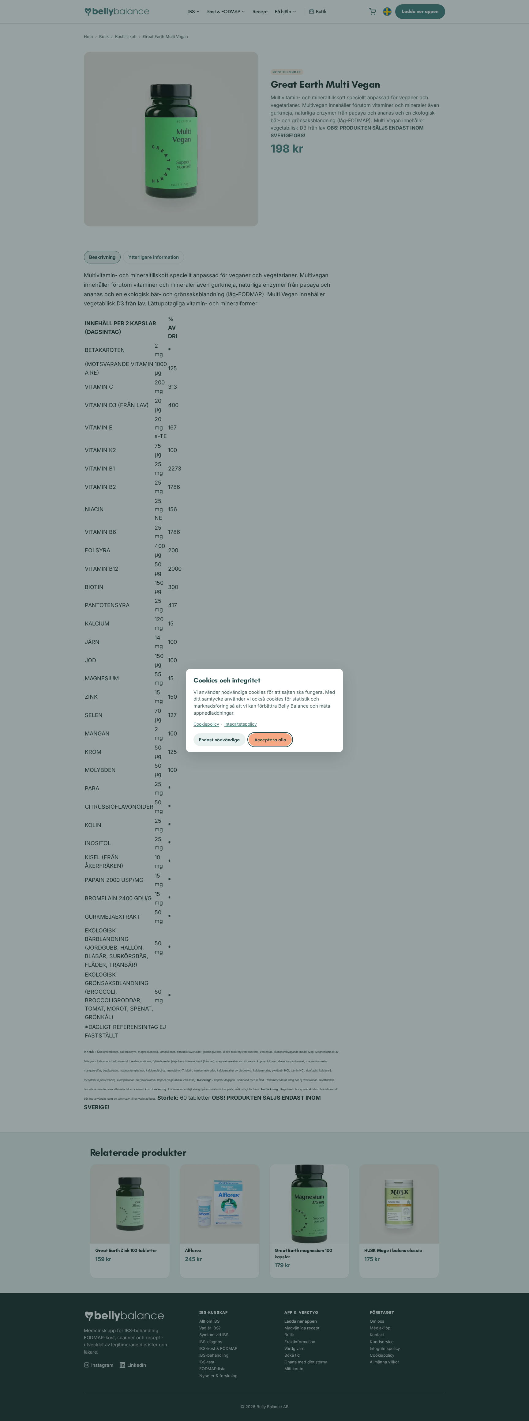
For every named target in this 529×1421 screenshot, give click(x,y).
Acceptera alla (270, 740)
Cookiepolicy (206, 724)
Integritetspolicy (240, 724)
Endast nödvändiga (219, 740)
